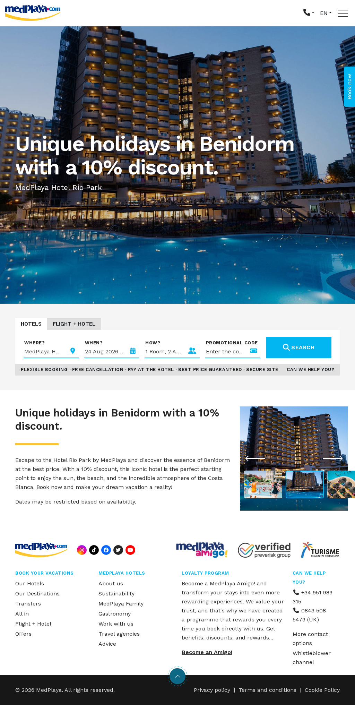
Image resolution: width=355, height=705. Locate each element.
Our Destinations (37, 593)
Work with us (115, 623)
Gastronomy (114, 613)
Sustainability (116, 593)
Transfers (28, 603)
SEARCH (302, 347)
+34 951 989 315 (312, 597)
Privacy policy (212, 690)
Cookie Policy (322, 690)
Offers (23, 633)
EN (324, 13)
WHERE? (34, 342)
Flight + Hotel (74, 324)
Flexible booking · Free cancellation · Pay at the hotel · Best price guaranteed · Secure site (149, 369)
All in (22, 613)
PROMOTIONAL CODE (232, 342)
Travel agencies (119, 633)
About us (110, 583)
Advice (107, 643)
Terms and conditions (267, 690)
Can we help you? (310, 369)
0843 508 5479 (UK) (309, 615)
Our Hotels (29, 583)
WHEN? (94, 342)
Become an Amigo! (207, 652)
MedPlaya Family (121, 603)
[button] (308, 13)
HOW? (152, 342)
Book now (349, 87)
